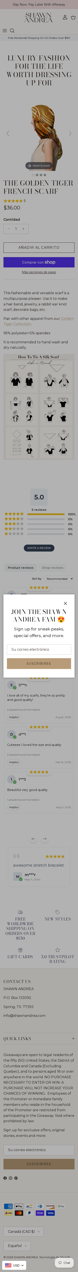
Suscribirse (39, 664)
